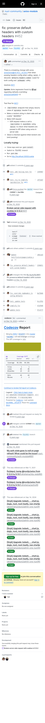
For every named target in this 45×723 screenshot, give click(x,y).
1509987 (40, 172)
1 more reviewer (7, 594)
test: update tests (17, 301)
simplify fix (15, 306)
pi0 (3, 45)
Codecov (11, 327)
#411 (13, 85)
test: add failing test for (21, 172)
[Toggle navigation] (4, 4)
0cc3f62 (40, 301)
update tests (15, 310)
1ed (8, 222)
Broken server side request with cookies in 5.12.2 (21, 648)
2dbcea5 (40, 255)
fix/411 (17, 48)
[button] (9, 64)
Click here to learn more (23, 392)
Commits (27, 54)
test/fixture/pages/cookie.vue (14, 236)
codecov (8, 318)
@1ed (34, 89)
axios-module (30, 11)
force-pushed (18, 189)
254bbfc (40, 265)
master (5, 48)
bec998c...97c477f (13, 403)
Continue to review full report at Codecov (20, 388)
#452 (15, 334)
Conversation (11, 54)
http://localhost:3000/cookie (23, 156)
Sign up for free (12, 577)
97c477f (40, 310)
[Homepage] (22, 4)
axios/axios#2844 (11, 94)
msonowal (14, 444)
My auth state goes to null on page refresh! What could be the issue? (25, 453)
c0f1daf (40, 180)
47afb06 (40, 306)
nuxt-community (13, 11)
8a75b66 (40, 293)
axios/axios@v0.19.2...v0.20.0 (16, 73)
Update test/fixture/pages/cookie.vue (22, 257)
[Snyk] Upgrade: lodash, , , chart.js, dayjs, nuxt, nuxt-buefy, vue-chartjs (23, 504)
